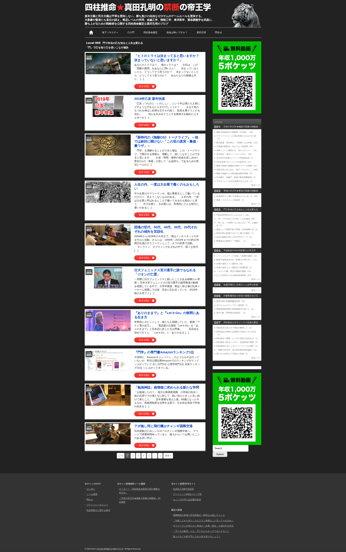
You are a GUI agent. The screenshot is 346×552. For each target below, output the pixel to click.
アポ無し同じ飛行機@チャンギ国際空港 (163, 426)
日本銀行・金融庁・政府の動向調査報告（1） (236, 177)
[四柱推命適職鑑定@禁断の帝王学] (148, 11)
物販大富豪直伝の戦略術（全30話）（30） (235, 132)
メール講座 (91, 494)
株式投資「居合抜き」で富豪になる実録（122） (237, 142)
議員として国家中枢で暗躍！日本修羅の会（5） (237, 229)
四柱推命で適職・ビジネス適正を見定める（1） (237, 338)
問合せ (218, 32)
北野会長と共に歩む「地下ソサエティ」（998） (237, 170)
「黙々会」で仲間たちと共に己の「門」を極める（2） (237, 224)
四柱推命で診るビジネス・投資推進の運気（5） (237, 342)
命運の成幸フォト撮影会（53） (230, 264)
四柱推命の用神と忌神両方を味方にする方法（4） (236, 333)
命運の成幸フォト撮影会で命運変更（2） (234, 267)
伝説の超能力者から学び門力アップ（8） (234, 237)
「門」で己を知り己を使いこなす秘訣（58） (236, 219)
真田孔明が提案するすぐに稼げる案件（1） (235, 233)
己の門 (130, 32)
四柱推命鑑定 (150, 32)
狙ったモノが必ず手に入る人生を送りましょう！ (197, 536)
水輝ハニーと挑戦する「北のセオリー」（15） (237, 150)
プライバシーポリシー (97, 505)
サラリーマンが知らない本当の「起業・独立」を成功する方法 (203, 526)
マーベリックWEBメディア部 (187, 494)
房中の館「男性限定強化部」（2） (231, 313)
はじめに (90, 489)
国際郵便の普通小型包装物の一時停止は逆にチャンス (199, 515)
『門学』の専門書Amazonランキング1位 (164, 352)
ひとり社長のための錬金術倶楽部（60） (234, 275)
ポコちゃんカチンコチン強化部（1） (232, 305)
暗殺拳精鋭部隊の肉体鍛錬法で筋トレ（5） (235, 309)
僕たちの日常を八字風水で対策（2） (232, 354)
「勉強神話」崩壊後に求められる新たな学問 (166, 387)
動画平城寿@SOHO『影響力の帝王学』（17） (237, 260)
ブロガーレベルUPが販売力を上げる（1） (235, 181)
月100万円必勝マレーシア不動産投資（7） (235, 158)
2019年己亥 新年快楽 (149, 99)
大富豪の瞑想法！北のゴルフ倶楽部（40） (235, 146)
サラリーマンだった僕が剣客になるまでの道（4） (236, 137)
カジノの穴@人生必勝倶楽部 (187, 499)
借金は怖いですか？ (177, 32)
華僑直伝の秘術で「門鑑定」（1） (231, 241)
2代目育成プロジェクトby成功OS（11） (234, 162)
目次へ (254, 185)
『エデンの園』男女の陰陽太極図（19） (234, 271)
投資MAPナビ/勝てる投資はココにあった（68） (237, 196)
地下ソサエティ (110, 32)
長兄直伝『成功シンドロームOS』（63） (234, 154)
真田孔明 (201, 32)
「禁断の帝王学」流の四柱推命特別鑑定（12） (237, 350)
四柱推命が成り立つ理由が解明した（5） (234, 328)
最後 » (168, 455)
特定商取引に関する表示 (98, 510)
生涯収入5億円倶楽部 (183, 489)
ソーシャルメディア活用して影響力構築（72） (237, 256)
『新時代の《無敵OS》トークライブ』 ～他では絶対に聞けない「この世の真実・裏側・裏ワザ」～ (166, 142)
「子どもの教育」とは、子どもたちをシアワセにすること (201, 531)
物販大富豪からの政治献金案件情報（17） (235, 173)
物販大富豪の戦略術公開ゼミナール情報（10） (237, 166)
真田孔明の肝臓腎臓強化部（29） (231, 301)
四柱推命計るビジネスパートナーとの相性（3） (237, 346)
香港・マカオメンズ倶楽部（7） (230, 200)
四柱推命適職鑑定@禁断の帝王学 (109, 549)
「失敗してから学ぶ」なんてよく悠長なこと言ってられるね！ (203, 520)
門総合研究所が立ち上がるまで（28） (233, 215)
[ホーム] (91, 32)
